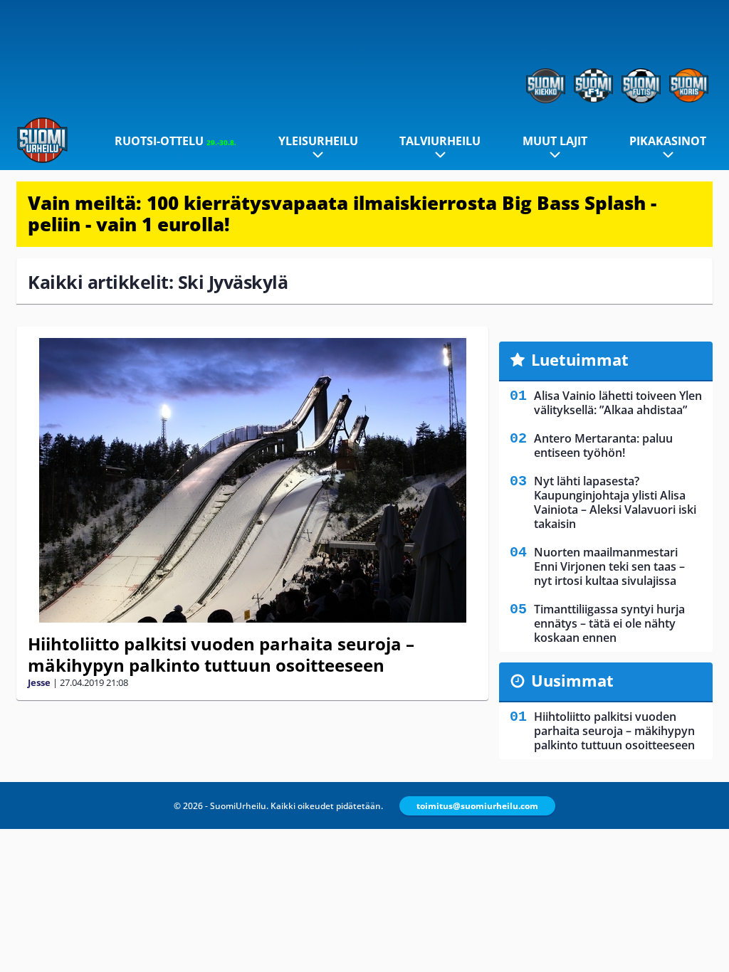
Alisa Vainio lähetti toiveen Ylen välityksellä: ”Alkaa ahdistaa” (618, 403)
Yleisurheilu (318, 141)
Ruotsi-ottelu (175, 141)
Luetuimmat (580, 359)
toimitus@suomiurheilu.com (477, 806)
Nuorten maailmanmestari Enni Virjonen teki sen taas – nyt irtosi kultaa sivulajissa (609, 566)
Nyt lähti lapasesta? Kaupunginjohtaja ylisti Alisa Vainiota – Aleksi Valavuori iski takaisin (615, 502)
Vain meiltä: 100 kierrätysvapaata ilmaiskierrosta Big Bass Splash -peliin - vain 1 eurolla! (342, 213)
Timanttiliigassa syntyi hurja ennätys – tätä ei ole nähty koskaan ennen (609, 623)
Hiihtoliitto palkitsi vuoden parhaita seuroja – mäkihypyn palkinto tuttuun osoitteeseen (221, 654)
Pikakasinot (667, 141)
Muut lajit (555, 141)
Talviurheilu (440, 141)
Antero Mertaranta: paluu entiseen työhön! (603, 445)
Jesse (39, 682)
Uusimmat (572, 680)
